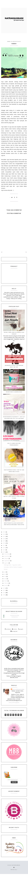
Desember (7, 554)
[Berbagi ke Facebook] (14, 197)
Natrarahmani (16, 865)
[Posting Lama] (26, 252)
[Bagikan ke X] (12, 197)
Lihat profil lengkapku (14, 702)
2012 (4, 588)
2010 (4, 592)
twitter (15, 629)
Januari (6, 585)
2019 (4, 541)
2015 (4, 547)
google (21, 629)
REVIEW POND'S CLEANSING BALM (14, 391)
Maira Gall (14, 869)
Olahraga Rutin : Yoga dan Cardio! (12, 565)
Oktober (6, 558)
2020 (4, 538)
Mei (5, 576)
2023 (4, 532)
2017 (4, 545)
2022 (4, 534)
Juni (5, 574)
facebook (8, 629)
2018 (4, 543)
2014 (4, 550)
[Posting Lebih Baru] (1, 252)
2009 (4, 595)
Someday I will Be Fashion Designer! (13, 567)
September (7, 560)
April (5, 578)
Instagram (14, 631)
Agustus (6, 563)
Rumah (5, 569)
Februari (6, 583)
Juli (5, 572)
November (7, 556)
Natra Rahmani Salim (18, 689)
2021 (4, 536)
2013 (4, 552)
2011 (4, 590)
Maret (6, 581)
